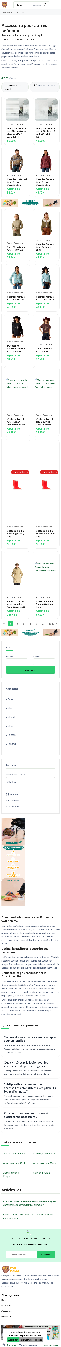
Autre (9, 124)
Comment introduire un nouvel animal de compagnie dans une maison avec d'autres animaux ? (29, 1203)
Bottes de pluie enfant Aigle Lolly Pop (45, 533)
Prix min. (10, 656)
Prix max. (37, 656)
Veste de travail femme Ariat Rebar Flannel (44, 421)
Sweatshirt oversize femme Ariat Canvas (16, 348)
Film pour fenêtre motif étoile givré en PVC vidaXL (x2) (45, 132)
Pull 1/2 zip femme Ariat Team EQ (17, 248)
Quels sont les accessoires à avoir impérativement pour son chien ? (28, 1216)
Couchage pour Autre (44, 1153)
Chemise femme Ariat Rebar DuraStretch (45, 182)
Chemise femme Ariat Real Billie (16, 298)
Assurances (6, 1311)
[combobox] (36, 5)
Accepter (13, 1339)
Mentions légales (52, 1345)
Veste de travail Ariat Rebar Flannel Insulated (16, 421)
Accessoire (18, 124)
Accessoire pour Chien (44, 1163)
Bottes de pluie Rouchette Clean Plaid (45, 604)
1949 (50, 623)
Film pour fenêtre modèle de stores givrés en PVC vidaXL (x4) (16, 132)
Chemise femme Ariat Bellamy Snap (45, 247)
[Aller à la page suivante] (56, 623)
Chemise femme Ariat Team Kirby (45, 298)
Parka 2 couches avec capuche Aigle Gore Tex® (16, 604)
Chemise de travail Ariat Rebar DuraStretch (17, 182)
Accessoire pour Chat (14, 1163)
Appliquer (30, 670)
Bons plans (6, 1305)
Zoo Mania (7, 12)
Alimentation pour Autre (15, 1153)
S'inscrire (45, 1254)
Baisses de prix (8, 1316)
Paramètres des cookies (31, 1339)
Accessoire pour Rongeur (11, 1174)
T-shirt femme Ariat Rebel (44, 350)
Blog (3, 1300)
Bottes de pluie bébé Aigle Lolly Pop (15, 533)
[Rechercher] (45, 5)
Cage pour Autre (41, 1172)
